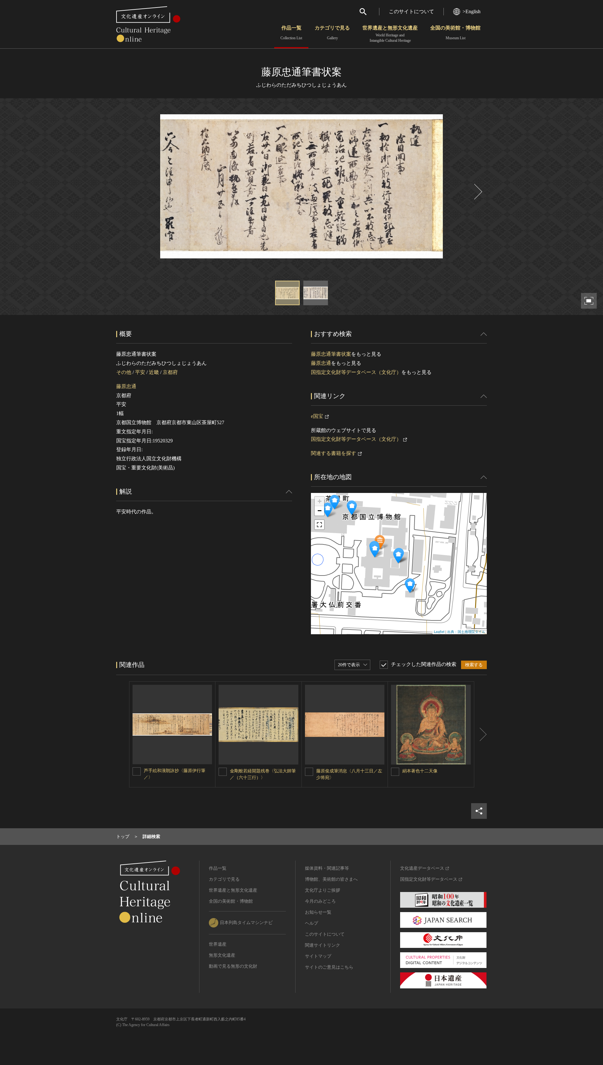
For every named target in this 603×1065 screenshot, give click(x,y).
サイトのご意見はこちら (329, 967)
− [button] (320, 511)
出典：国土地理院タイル (466, 631)
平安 (140, 372)
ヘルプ (311, 923)
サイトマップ (318, 956)
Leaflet (439, 631)
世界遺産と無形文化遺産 (390, 34)
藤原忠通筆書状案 (331, 354)
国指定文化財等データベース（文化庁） (356, 372)
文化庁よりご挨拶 (322, 890)
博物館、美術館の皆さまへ (331, 879)
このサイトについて (411, 11)
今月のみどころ (320, 901)
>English (472, 11)
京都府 (170, 372)
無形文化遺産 (222, 955)
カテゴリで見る (332, 32)
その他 (123, 372)
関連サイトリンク (322, 945)
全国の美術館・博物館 (455, 32)
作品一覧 (291, 32)
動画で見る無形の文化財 (233, 966)
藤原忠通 (126, 386)
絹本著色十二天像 (419, 771)
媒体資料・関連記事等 (327, 868)
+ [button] (320, 501)
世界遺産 (217, 944)
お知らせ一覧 (318, 912)
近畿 (154, 372)
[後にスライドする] (477, 192)
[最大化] (319, 524)
